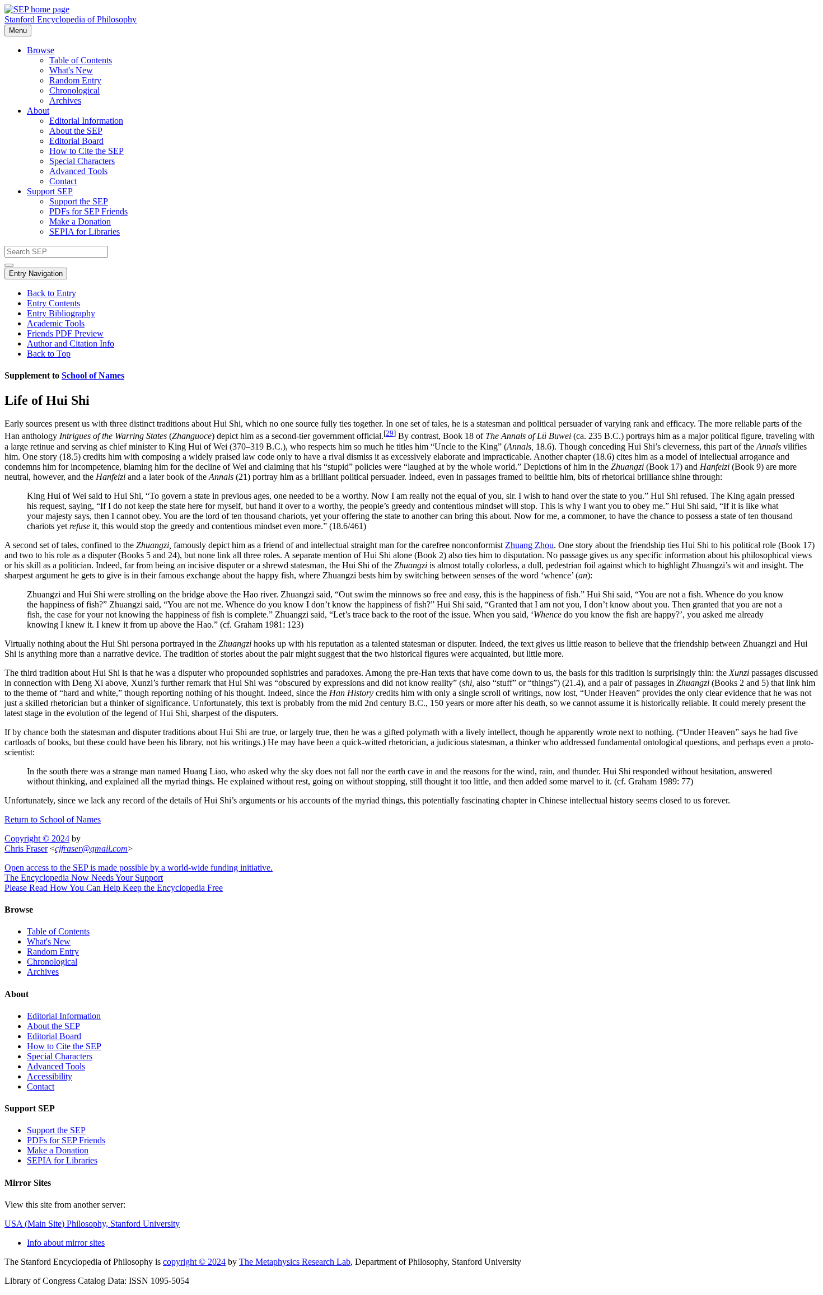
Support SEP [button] (50, 191)
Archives (65, 100)
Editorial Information (86, 120)
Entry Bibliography (61, 313)
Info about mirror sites (66, 1242)
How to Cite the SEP (86, 151)
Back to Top (49, 353)
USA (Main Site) (92, 1223)
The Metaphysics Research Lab (294, 1261)
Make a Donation (80, 221)
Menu (18, 30)
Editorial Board (76, 141)
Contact (63, 181)
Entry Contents (53, 303)
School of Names (93, 375)
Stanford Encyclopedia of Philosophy (70, 19)
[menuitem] (434, 60)
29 (390, 433)
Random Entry (75, 80)
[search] (8, 265)
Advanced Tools (78, 171)
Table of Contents (80, 60)
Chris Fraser (26, 848)
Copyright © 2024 (36, 838)
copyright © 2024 (194, 1261)
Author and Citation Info (70, 343)
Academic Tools (56, 323)
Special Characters (82, 161)
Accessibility (49, 1076)
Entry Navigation (36, 273)
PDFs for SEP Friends (88, 211)
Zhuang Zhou (529, 545)
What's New (71, 70)
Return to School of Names (52, 819)
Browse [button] (40, 50)
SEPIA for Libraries (84, 231)
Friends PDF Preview (65, 333)
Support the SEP (78, 201)
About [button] (38, 110)
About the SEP (75, 130)
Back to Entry (51, 293)
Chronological (74, 90)
